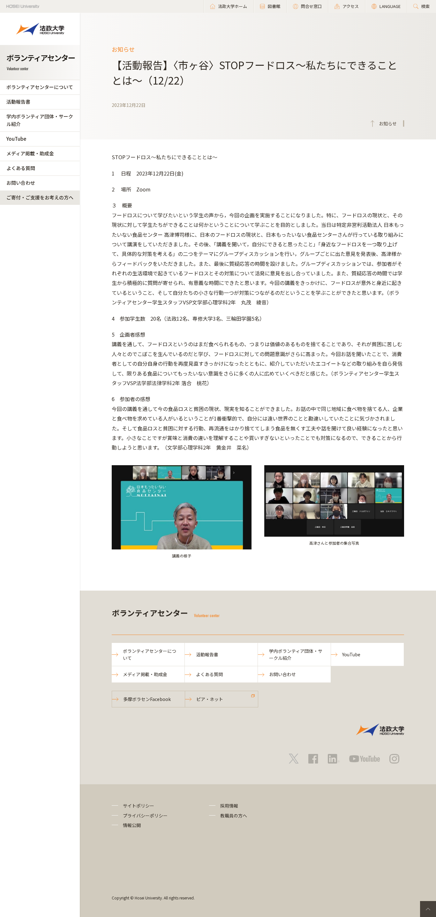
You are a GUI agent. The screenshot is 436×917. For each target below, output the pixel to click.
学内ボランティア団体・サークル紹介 (39, 120)
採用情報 (229, 805)
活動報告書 (18, 101)
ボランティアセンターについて (39, 87)
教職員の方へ (233, 815)
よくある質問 (20, 168)
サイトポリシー (138, 805)
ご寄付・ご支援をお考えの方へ (39, 197)
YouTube (16, 138)
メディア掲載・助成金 (30, 153)
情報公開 (132, 825)
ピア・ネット (209, 699)
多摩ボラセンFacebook (147, 699)
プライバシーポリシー (145, 815)
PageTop (428, 909)
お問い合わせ (20, 182)
